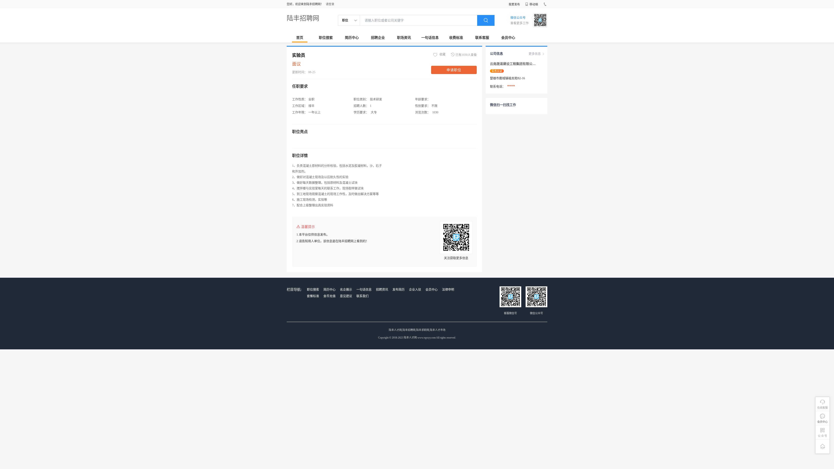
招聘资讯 (382, 289)
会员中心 (508, 38)
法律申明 (448, 289)
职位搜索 (326, 38)
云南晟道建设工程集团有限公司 (513, 64)
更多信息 (535, 53)
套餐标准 (313, 296)
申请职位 (454, 70)
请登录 (330, 4)
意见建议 (346, 296)
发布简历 (398, 289)
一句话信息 (430, 38)
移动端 (533, 4)
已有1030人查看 (466, 54)
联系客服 (482, 38)
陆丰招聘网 (303, 18)
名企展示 (346, 289)
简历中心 (352, 38)
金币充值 (329, 296)
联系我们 (362, 296)
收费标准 (456, 38)
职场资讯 (404, 38)
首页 (299, 38)
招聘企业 (378, 38)
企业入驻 (415, 289)
